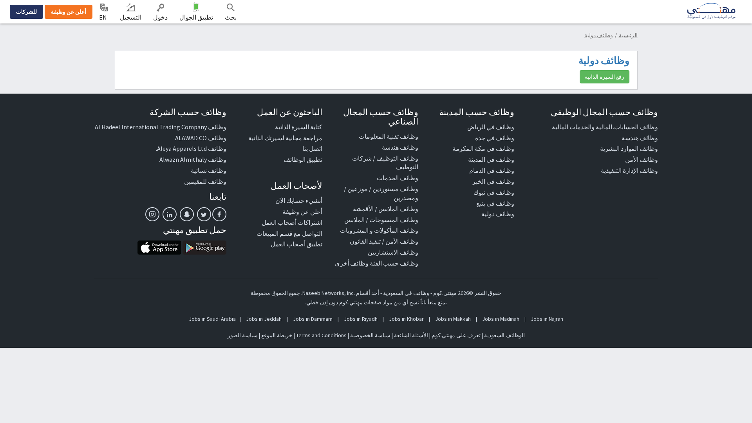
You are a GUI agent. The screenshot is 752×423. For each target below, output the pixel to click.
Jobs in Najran (547, 318)
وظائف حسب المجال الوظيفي (604, 112)
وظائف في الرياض (490, 127)
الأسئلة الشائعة (411, 335)
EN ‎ (103, 17)
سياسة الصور (243, 335)
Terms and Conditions (321, 335)
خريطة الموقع (277, 335)
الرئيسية (628, 35)
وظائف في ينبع (495, 203)
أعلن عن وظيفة (68, 11)
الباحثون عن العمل (289, 112)
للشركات (26, 11)
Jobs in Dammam (313, 318)
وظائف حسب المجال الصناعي (380, 117)
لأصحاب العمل (296, 185)
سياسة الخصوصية (370, 335)
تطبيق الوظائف (303, 159)
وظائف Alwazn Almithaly (192, 159)
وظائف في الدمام (491, 170)
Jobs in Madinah (500, 318)
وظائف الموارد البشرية (629, 148)
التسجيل (130, 17)
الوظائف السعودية (504, 335)
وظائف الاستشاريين (393, 252)
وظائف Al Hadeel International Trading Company (160, 127)
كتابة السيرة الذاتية (298, 127)
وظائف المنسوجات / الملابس (381, 220)
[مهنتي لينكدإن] (170, 214)
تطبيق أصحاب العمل (296, 244)
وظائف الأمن (641, 159)
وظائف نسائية (208, 170)
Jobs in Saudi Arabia (212, 318)
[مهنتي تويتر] (204, 214)
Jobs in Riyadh (361, 318)
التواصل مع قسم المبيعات (289, 233)
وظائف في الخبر (493, 181)
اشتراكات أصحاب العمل (292, 222)
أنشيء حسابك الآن (298, 200)
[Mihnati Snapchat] (187, 214)
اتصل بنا (312, 148)
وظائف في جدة (494, 138)
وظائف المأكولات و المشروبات (379, 230)
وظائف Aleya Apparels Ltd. (191, 148)
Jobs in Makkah (453, 318)
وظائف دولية (598, 35)
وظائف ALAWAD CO (200, 138)
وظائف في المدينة (491, 159)
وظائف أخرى (352, 263)
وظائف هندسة (640, 138)
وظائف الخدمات (397, 178)
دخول (160, 17)
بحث (231, 17)
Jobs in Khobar (406, 318)
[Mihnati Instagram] (152, 214)
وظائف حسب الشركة (188, 112)
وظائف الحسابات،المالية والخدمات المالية (605, 127)
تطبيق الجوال (196, 17)
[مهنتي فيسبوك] (219, 214)
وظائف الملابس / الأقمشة (385, 209)
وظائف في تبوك (494, 192)
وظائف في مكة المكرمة (483, 148)
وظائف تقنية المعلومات (388, 136)
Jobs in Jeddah (264, 318)
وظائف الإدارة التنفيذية (629, 170)
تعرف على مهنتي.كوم (455, 335)
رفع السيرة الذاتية (604, 76)
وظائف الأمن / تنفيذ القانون (384, 241)
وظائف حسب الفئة (394, 263)
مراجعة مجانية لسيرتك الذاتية (285, 138)
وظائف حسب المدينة (476, 112)
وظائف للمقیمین (205, 181)
